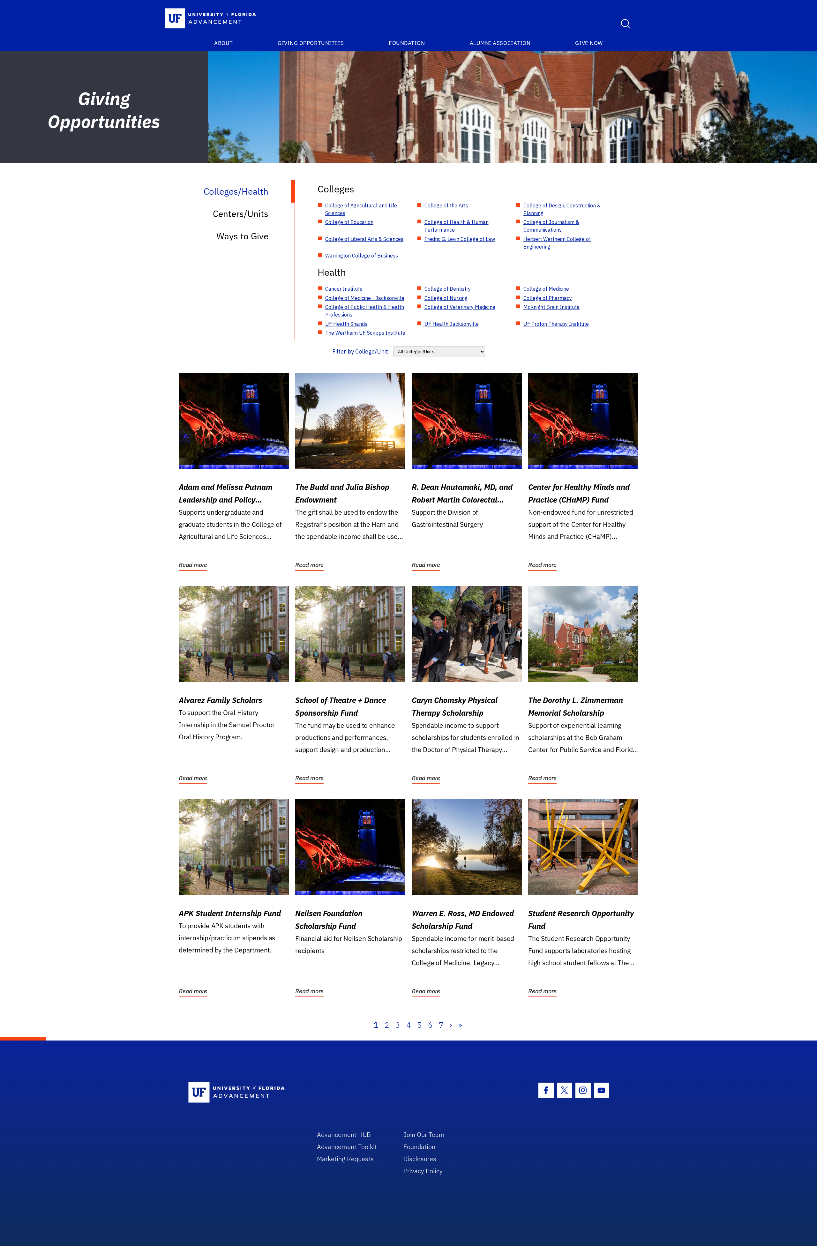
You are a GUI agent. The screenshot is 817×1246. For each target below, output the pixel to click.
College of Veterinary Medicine (459, 307)
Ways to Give (242, 236)
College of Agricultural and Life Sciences (361, 209)
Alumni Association (500, 43)
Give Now (589, 43)
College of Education (349, 222)
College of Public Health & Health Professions (364, 311)
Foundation (407, 43)
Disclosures (419, 1158)
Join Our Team (424, 1134)
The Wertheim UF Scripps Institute (365, 333)
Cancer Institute (344, 289)
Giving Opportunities (311, 43)
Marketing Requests (345, 1158)
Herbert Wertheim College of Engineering (557, 243)
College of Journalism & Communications (551, 226)
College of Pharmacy (547, 298)
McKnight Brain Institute (551, 307)
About (223, 43)
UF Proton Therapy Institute (556, 324)
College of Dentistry (447, 289)
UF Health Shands (346, 324)
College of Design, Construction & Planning (562, 209)
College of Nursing (446, 298)
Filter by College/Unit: (361, 351)
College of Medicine (546, 289)
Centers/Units (240, 214)
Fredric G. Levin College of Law (459, 239)
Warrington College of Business (361, 255)
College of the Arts (446, 205)
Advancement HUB (344, 1134)
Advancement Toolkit (347, 1146)
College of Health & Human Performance (456, 226)
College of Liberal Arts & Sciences (364, 239)
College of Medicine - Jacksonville (364, 298)
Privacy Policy (423, 1171)
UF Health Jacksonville (451, 324)
